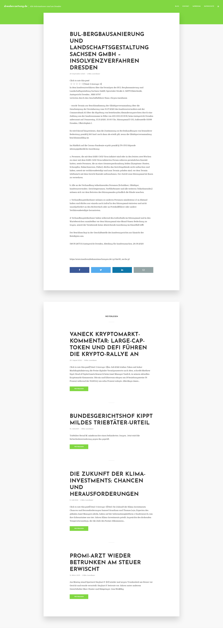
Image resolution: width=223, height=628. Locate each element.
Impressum (197, 6)
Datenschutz (209, 6)
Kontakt (185, 6)
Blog (177, 6)
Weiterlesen (79, 388)
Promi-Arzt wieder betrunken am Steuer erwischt (105, 562)
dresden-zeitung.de (15, 6)
